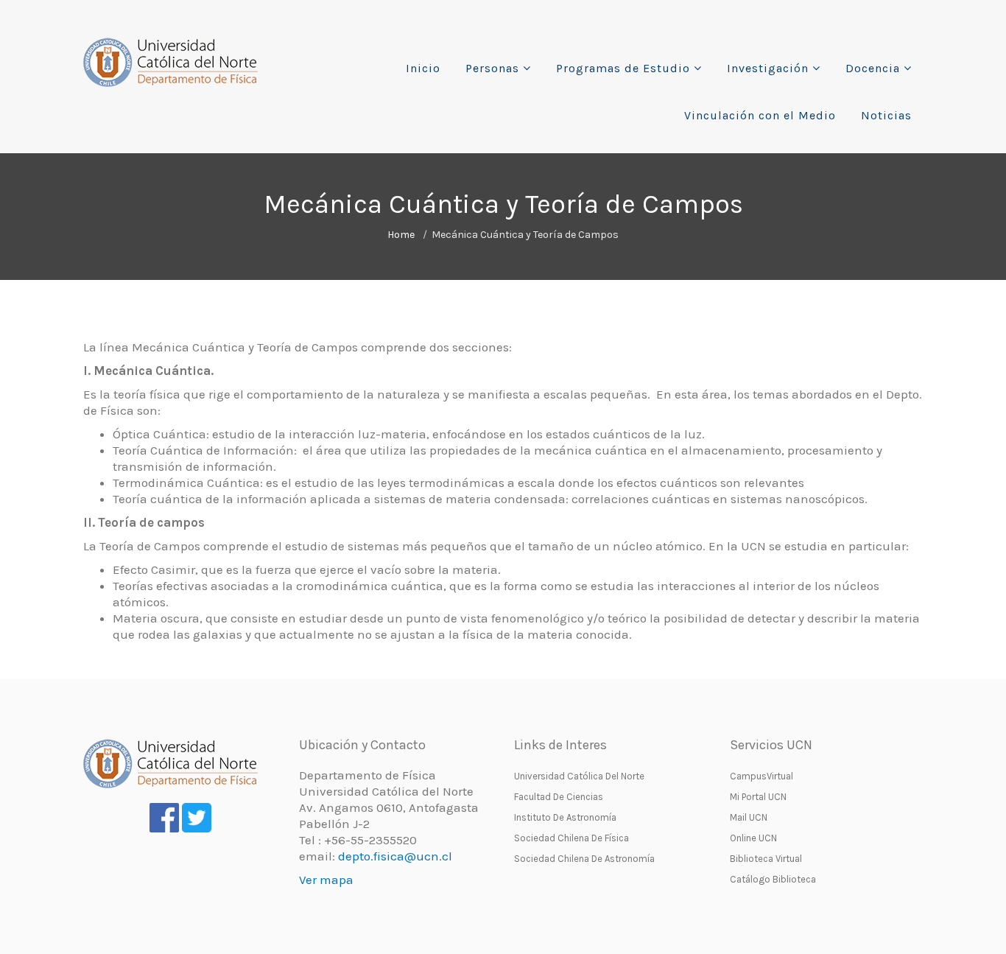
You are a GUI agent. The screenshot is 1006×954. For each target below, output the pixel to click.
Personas (492, 68)
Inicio (423, 68)
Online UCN (753, 837)
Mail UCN (748, 817)
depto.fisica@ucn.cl (395, 856)
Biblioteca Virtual (766, 858)
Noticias (886, 115)
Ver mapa (326, 879)
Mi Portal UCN (758, 796)
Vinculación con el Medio (760, 115)
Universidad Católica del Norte (579, 776)
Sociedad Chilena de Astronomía (584, 858)
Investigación (768, 68)
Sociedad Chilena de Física (571, 837)
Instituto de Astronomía (565, 817)
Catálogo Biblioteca (773, 879)
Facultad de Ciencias (558, 796)
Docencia (872, 68)
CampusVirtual (761, 776)
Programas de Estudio (623, 68)
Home (401, 234)
